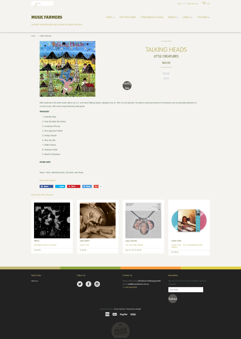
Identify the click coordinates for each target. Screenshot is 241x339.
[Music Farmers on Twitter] (80, 284)
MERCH (172, 17)
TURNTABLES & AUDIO (152, 17)
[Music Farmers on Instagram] (97, 284)
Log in (179, 3)
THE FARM (202, 17)
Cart (208, 3)
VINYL (109, 17)
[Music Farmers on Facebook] (88, 284)
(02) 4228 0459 (131, 287)
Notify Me (127, 85)
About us (34, 281)
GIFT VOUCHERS (127, 17)
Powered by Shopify (133, 309)
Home (33, 36)
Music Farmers (119, 309)
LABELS (187, 17)
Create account (192, 3)
